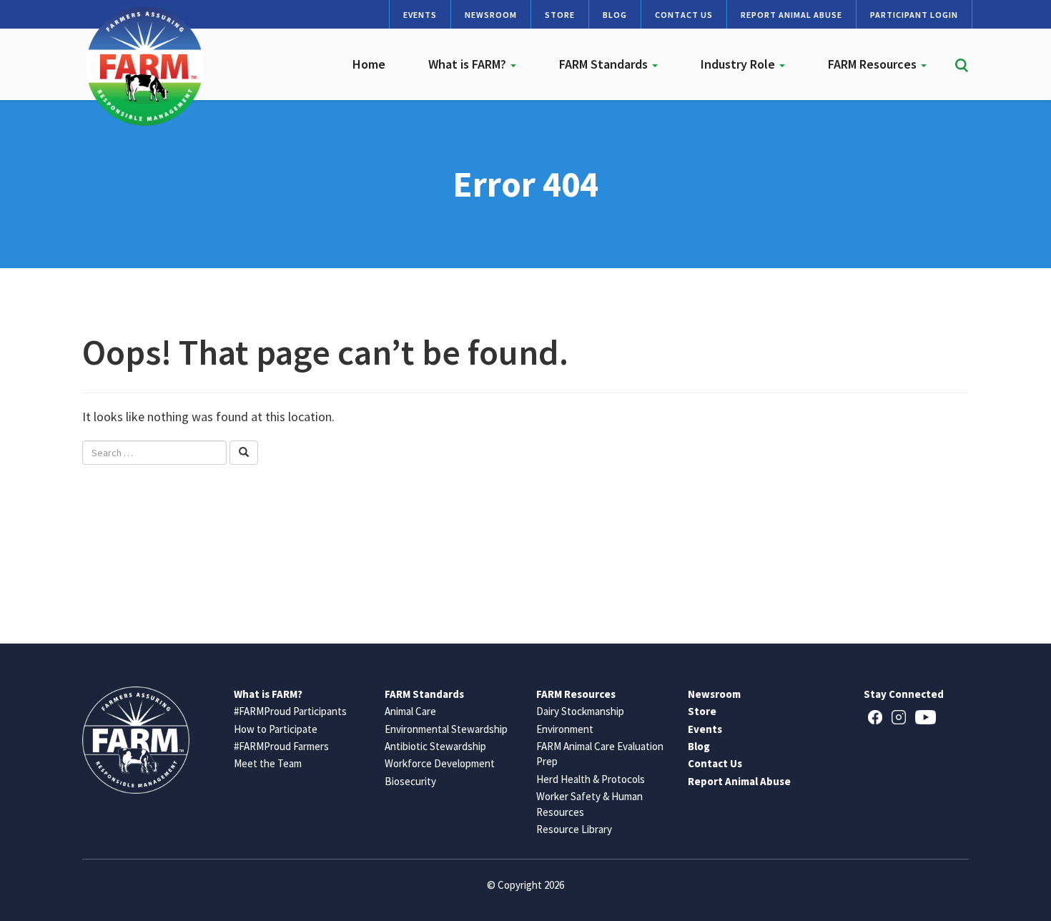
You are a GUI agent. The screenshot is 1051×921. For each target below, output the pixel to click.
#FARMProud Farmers (281, 746)
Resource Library (574, 829)
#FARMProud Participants (290, 711)
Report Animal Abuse (791, 14)
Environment (564, 729)
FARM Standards (605, 64)
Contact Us (684, 14)
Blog (615, 14)
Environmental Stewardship (446, 729)
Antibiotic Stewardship (435, 746)
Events (420, 14)
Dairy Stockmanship (580, 711)
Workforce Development (440, 763)
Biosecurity (410, 781)
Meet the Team (268, 763)
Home (368, 64)
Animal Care (410, 711)
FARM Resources (873, 64)
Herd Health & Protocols (590, 779)
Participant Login (914, 14)
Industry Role (739, 64)
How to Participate (275, 729)
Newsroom (491, 14)
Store (560, 14)
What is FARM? (468, 64)
